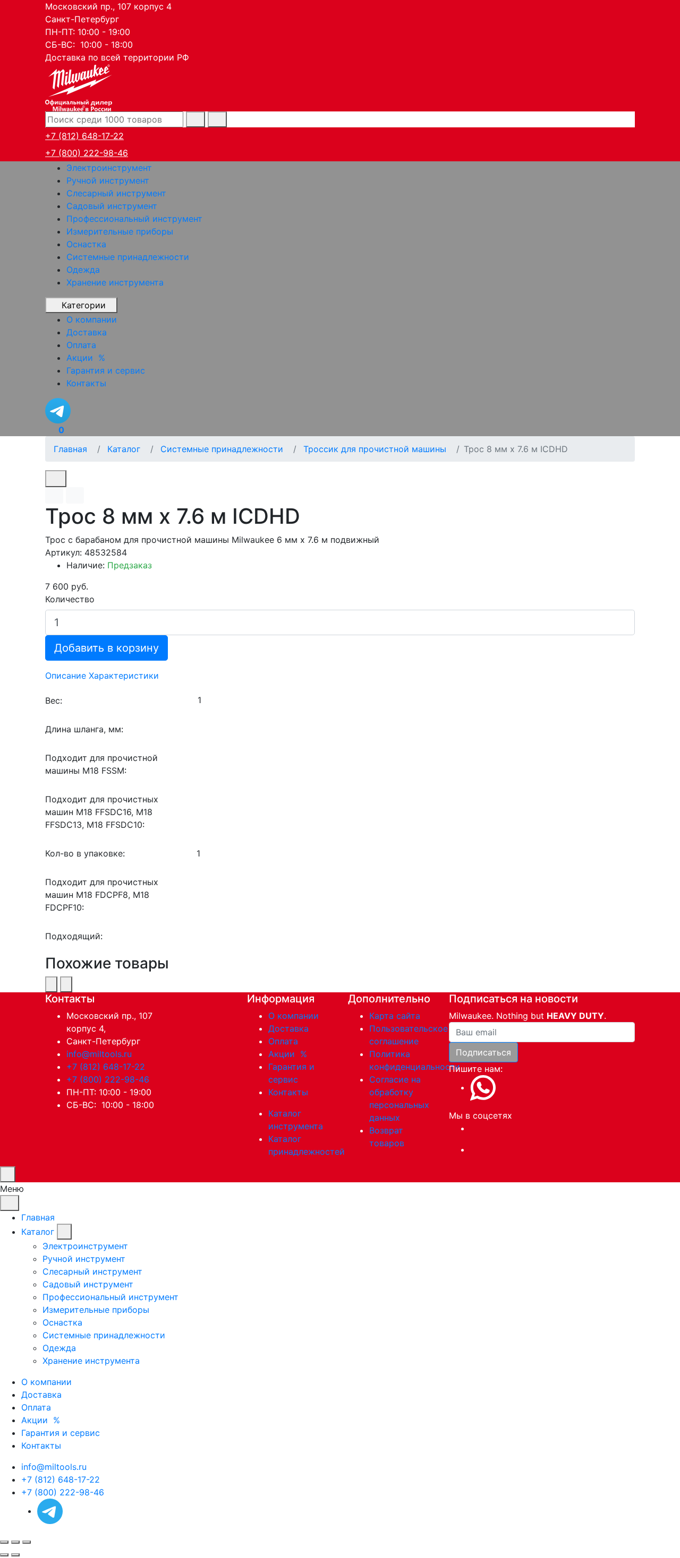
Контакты (288, 1092)
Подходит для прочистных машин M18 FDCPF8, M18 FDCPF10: (101, 895)
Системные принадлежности (127, 257)
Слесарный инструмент (116, 193)
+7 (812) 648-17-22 (84, 136)
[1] (416, 700)
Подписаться (483, 1052)
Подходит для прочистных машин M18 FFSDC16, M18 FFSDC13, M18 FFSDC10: (101, 812)
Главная (38, 1217)
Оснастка (86, 244)
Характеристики (124, 675)
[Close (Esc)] (4, 1542)
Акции (289, 1054)
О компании (293, 1015)
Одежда (83, 269)
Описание (65, 675)
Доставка (288, 1028)
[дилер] (79, 86)
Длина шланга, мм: (84, 729)
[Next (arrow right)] (15, 1554)
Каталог (37, 1231)
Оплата (283, 1041)
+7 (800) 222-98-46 (86, 153)
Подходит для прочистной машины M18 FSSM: (101, 764)
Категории (83, 305)
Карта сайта (394, 1015)
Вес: (53, 700)
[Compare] (75, 495)
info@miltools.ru (99, 1054)
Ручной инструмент (107, 180)
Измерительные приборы (119, 231)
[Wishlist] (54, 495)
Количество (70, 599)
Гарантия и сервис (60, 1432)
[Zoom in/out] (26, 1542)
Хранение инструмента (115, 282)
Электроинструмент (109, 167)
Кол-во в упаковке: (85, 853)
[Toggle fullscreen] (15, 1542)
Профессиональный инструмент (134, 218)
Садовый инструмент (111, 206)
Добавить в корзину (106, 648)
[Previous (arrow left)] (4, 1554)
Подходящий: (74, 936)
